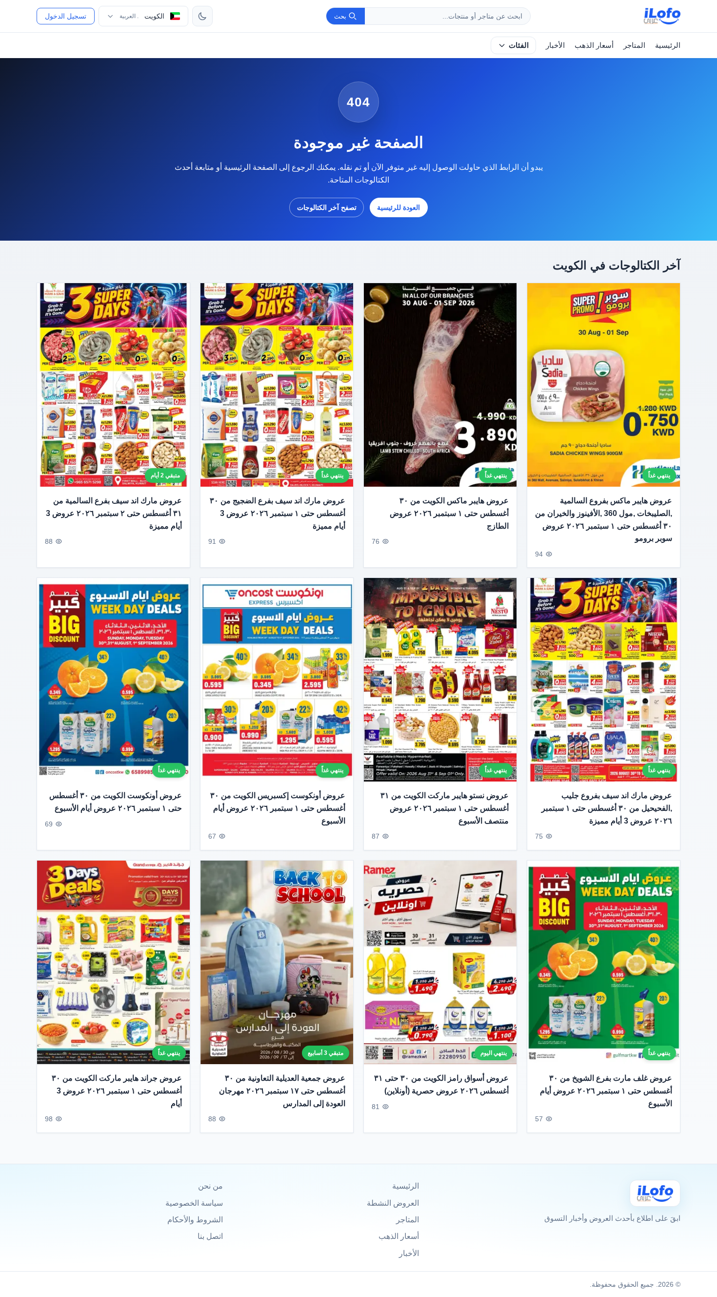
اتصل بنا (210, 1236)
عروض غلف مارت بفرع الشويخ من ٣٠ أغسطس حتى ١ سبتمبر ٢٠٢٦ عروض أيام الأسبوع (606, 1090)
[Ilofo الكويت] (655, 1193)
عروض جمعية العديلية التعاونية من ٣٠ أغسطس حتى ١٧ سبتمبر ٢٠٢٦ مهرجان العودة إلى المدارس (282, 1090)
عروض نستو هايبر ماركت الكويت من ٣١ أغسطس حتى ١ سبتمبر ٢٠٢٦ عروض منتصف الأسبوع (444, 808)
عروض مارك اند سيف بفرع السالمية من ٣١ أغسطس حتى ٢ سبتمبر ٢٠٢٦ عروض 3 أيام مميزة (114, 513)
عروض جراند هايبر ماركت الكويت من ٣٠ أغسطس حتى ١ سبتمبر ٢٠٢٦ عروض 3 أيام (117, 1090)
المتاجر (634, 45)
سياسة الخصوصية (194, 1203)
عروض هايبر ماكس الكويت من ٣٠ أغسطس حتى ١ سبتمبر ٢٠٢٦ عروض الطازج (449, 513)
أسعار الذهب (594, 45)
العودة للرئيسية (398, 207)
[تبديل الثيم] (202, 16)
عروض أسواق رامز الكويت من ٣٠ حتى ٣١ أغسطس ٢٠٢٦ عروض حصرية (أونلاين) (441, 1084)
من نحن (210, 1186)
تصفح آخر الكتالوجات (327, 207)
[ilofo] (662, 16)
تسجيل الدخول (65, 16)
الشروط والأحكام (195, 1219)
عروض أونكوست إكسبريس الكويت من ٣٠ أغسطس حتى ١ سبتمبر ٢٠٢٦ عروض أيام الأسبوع (277, 808)
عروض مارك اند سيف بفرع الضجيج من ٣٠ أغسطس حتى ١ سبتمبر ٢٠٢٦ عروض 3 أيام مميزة (277, 513)
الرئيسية (667, 45)
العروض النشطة (393, 1203)
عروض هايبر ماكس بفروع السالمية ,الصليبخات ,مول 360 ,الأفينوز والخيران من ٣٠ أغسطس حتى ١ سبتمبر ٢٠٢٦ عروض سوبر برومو (603, 520)
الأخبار (555, 45)
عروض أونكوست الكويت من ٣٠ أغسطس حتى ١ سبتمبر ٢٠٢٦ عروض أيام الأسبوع (115, 802)
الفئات (519, 45)
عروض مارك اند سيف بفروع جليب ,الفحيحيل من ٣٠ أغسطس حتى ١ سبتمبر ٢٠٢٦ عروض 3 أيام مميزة (606, 808)
